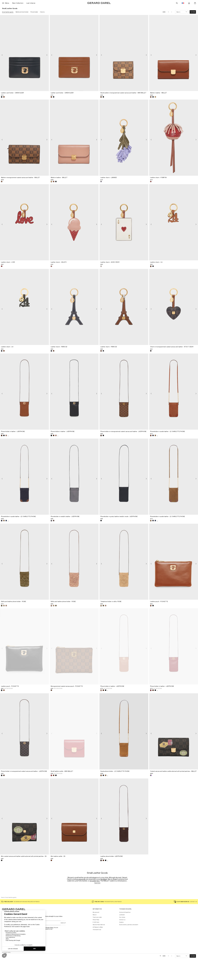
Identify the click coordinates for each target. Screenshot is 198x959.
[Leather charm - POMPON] (173, 138)
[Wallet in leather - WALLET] (173, 53)
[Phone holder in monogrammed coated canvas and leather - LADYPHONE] (123, 392)
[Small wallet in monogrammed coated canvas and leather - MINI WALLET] (123, 53)
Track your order (97, 917)
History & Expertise (124, 912)
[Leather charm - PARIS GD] (74, 307)
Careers (121, 922)
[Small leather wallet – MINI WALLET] (74, 731)
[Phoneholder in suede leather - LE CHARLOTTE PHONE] (173, 392)
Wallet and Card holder (22, 12)
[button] (193, 12)
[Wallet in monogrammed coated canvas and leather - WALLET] (24, 138)
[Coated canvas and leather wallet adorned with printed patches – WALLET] (173, 731)
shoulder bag (95, 881)
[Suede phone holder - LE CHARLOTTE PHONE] (123, 731)
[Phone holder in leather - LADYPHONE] (24, 392)
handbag (103, 879)
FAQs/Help (96, 919)
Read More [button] (97, 883)
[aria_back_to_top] (160, 956)
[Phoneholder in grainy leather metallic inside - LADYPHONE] (123, 477)
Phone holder (34, 12)
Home (2, 897)
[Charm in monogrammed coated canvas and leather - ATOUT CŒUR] (173, 307)
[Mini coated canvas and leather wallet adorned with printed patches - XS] (24, 816)
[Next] (47, 55)
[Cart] (195, 3)
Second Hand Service (99, 924)
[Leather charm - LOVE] (24, 222)
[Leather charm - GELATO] (74, 222)
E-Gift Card (96, 922)
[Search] (177, 3)
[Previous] (2, 55)
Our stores (122, 917)
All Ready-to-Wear (98, 927)
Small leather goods (8, 12)
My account (96, 912)
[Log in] (189, 3)
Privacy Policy (50, 927)
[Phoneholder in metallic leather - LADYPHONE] (74, 477)
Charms (42, 12)
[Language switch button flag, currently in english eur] (183, 3)
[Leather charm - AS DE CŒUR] (123, 222)
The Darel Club (97, 929)
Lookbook (122, 914)
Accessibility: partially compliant (128, 924)
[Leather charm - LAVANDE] (123, 138)
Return (95, 914)
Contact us (122, 919)
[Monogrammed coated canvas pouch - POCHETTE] (74, 646)
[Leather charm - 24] (173, 222)
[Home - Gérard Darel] (99, 3)
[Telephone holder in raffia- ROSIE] (123, 562)
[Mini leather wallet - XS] (74, 816)
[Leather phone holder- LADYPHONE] (123, 816)
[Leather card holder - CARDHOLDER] (24, 53)
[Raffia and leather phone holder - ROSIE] (24, 562)
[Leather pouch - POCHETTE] (173, 562)
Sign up (63, 923)
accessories (81, 879)
